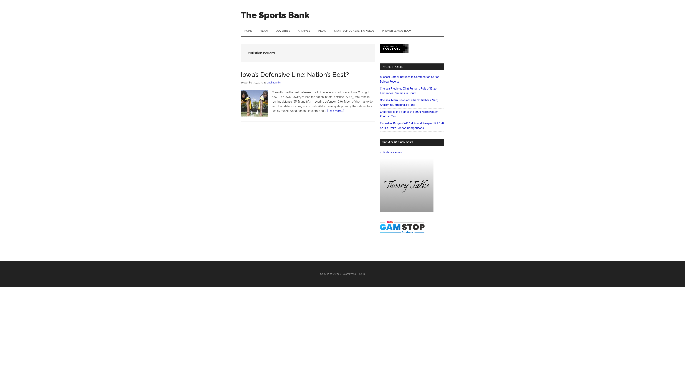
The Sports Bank (275, 15)
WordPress (349, 274)
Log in (361, 274)
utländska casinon (391, 152)
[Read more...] (335, 111)
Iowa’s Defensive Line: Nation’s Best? (295, 74)
